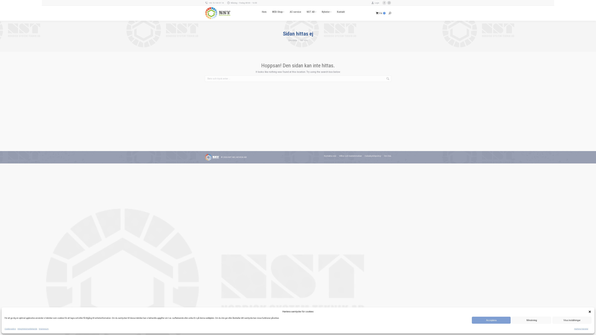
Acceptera (491, 320)
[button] (589, 311)
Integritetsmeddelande (27, 329)
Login (377, 3)
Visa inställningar (571, 320)
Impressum (44, 329)
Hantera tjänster (581, 329)
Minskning (531, 320)
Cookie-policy (10, 329)
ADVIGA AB (241, 157)
